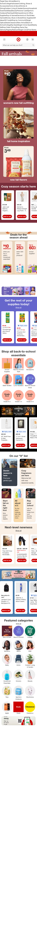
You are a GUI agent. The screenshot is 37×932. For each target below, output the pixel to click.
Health (12, 13)
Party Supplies (27, 18)
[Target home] (18, 39)
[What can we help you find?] (18, 45)
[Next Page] (35, 205)
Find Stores (32, 30)
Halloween (15, 4)
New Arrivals (22, 23)
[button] (22, 325)
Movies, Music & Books (13, 18)
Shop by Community (19, 20)
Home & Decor (14, 6)
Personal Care (22, 11)
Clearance (13, 23)
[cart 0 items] (32, 39)
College (8, 4)
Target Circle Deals (25, 25)
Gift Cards (8, 20)
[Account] (27, 39)
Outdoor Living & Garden (14, 8)
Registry (9, 30)
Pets (8, 13)
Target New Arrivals (7, 1)
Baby (9, 11)
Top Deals (14, 25)
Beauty (14, 11)
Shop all (18, 307)
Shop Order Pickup (9, 27)
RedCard (15, 30)
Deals (7, 23)
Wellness (18, 13)
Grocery (26, 8)
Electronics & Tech (23, 15)
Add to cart (7, 216)
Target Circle (23, 30)
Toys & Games (11, 15)
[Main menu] (4, 39)
